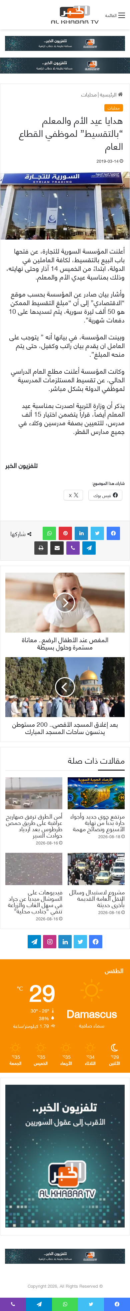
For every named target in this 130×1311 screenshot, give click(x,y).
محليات (89, 94)
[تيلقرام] (89, 548)
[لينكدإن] (81, 533)
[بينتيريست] (65, 533)
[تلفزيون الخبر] (73, 15)
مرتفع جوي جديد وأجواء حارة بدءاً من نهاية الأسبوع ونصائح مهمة (97, 822)
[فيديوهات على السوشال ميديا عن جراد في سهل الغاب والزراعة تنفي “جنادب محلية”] (33, 869)
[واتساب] (49, 533)
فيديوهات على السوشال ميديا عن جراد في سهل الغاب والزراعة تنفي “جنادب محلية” (35, 901)
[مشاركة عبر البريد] (57, 548)
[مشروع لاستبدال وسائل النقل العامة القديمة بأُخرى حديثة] (96, 869)
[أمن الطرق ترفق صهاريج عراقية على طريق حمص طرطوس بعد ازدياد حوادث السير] (33, 793)
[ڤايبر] (73, 548)
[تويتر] (97, 533)
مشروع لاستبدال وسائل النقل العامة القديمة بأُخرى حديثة (97, 898)
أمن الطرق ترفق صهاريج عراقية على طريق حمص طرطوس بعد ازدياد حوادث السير (34, 825)
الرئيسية (109, 94)
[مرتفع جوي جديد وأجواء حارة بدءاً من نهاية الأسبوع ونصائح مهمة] (96, 793)
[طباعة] (41, 548)
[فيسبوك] (113, 533)
